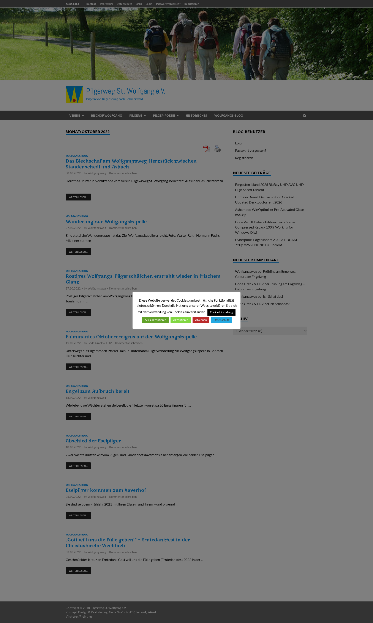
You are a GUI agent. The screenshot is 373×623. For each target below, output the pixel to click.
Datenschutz (221, 320)
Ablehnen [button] (201, 320)
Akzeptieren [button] (180, 320)
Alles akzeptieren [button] (155, 320)
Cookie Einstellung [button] (221, 312)
